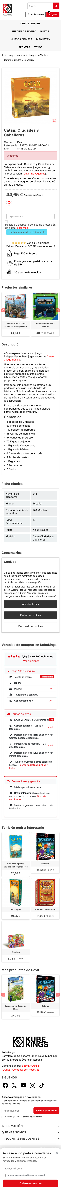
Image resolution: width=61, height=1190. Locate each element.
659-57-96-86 (30, 1065)
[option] (15, 314)
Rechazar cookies (30, 615)
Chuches (16, 952)
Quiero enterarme (46, 1110)
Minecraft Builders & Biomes (45, 325)
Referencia (10, 145)
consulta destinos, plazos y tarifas (28, 766)
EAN (6, 148)
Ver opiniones (31, 660)
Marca (8, 142)
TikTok (41, 1085)
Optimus (45, 863)
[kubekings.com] (7, 9)
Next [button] (58, 310)
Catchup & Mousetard (45, 909)
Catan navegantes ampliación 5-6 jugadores (16, 865)
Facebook (5, 1085)
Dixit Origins (15, 909)
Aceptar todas (30, 604)
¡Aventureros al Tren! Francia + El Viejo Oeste (16, 325)
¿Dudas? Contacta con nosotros (20, 1069)
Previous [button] (3, 310)
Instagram (32, 1085)
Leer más (22, 227)
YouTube (23, 1085)
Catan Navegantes (34, 173)
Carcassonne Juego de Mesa (16, 1007)
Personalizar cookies (30, 626)
